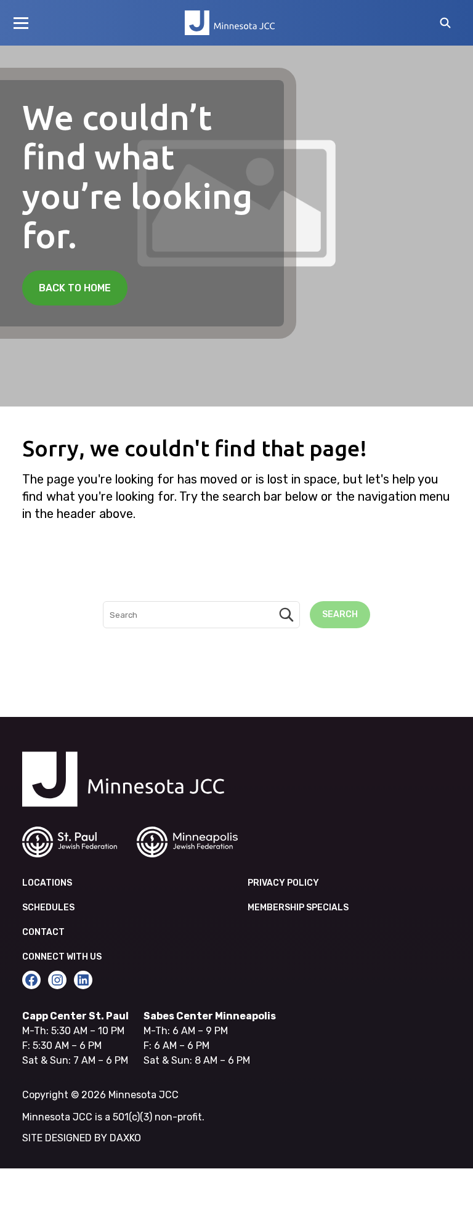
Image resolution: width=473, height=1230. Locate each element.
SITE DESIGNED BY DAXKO (81, 1138)
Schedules (48, 907)
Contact (43, 932)
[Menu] (21, 22)
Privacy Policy (283, 883)
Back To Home (75, 288)
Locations (47, 883)
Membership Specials (298, 907)
